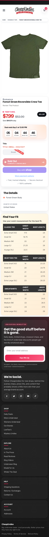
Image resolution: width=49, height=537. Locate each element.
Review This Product (11, 105)
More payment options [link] (24, 176)
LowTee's (7, 429)
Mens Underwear (11, 418)
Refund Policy (33, 534)
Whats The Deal (10, 472)
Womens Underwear (12, 422)
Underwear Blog (10, 464)
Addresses (8, 513)
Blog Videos (8, 460)
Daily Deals (8, 414)
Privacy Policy (7, 534)
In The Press (9, 452)
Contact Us (8, 495)
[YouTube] (28, 396)
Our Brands (8, 426)
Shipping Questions (12, 487)
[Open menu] (3, 10)
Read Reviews (9, 456)
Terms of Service (20, 534)
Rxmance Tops (12, 20)
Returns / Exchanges (12, 491)
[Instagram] (21, 396)
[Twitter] (14, 396)
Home (4, 20)
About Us (7, 448)
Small (13, 152)
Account (7, 510)
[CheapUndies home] (24, 10)
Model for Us (9, 468)
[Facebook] (7, 396)
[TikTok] (35, 396)
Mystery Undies (10, 433)
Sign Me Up (24, 358)
